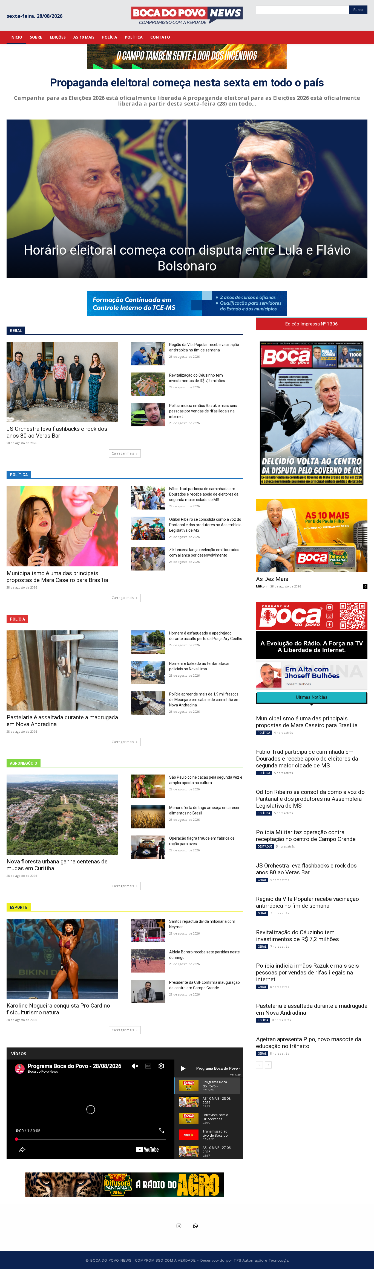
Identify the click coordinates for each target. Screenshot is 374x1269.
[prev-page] (259, 1065)
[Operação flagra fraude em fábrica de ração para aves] (148, 847)
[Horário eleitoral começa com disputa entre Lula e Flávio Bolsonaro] (187, 199)
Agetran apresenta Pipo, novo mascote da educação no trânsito (308, 1042)
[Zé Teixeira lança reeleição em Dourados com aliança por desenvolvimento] (148, 559)
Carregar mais (123, 453)
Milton (261, 586)
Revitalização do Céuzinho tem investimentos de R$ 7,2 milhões (298, 935)
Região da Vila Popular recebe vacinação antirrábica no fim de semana (307, 902)
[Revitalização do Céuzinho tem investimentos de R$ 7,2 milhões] (148, 384)
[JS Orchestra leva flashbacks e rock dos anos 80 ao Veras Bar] (62, 382)
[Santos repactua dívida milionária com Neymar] (148, 930)
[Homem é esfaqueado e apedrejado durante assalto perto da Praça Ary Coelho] (148, 642)
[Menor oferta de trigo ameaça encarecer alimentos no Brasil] (148, 816)
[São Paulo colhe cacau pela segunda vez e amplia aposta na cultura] (148, 786)
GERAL (262, 880)
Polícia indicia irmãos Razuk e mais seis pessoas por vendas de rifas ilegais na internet (203, 411)
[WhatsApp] (195, 1226)
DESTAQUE (265, 846)
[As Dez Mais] (311, 535)
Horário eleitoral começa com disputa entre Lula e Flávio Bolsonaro (187, 258)
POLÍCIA (263, 1020)
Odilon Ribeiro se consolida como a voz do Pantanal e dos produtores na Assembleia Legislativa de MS (205, 524)
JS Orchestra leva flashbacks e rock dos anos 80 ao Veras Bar (57, 432)
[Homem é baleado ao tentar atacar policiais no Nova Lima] (148, 672)
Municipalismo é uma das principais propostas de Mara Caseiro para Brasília (57, 576)
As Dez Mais (272, 579)
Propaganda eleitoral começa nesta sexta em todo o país (187, 82)
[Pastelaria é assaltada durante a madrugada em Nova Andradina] (62, 670)
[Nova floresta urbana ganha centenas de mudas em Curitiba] (62, 815)
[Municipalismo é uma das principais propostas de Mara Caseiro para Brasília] (62, 526)
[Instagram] (179, 1226)
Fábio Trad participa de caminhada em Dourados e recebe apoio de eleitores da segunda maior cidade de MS (203, 494)
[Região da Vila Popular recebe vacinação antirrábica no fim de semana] (148, 353)
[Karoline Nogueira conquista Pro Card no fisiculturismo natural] (62, 959)
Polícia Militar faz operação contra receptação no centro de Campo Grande (306, 835)
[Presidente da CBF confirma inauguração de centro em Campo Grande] (148, 991)
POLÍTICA (264, 733)
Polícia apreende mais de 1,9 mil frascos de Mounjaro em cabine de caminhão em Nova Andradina (204, 699)
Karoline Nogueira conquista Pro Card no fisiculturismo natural (58, 1009)
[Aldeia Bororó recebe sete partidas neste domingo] (148, 961)
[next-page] (268, 1065)
